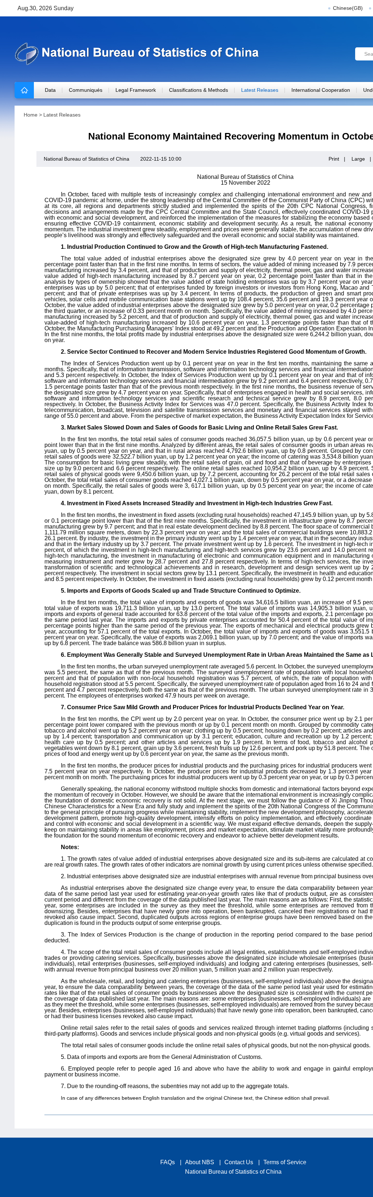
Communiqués (85, 90)
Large (358, 159)
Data (50, 90)
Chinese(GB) (348, 8)
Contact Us (238, 1162)
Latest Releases (259, 90)
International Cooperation (320, 90)
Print (334, 159)
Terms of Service (284, 1162)
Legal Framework (135, 90)
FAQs (167, 1162)
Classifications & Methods (198, 90)
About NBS (199, 1162)
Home (31, 115)
